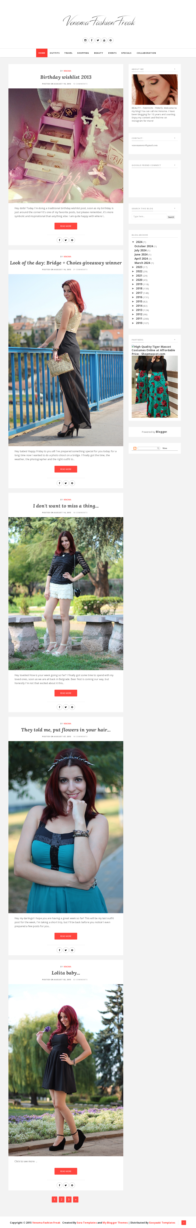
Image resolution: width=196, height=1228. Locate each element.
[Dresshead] (155, 386)
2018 (139, 288)
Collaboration (146, 53)
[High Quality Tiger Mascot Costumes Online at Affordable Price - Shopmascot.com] (155, 350)
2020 (139, 280)
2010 (139, 323)
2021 (139, 275)
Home (41, 53)
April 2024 (141, 258)
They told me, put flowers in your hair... (66, 730)
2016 (139, 297)
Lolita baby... (66, 973)
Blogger (161, 432)
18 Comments (80, 512)
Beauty (98, 53)
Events (112, 53)
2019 (139, 284)
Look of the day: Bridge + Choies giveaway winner (66, 263)
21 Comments (80, 269)
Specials (126, 53)
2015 (139, 301)
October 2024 (144, 246)
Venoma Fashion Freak (46, 1222)
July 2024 (140, 250)
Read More (65, 226)
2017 (139, 293)
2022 (139, 271)
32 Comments (80, 979)
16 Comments (80, 736)
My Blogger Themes (115, 1222)
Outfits (55, 53)
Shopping (83, 53)
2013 (139, 310)
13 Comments (80, 84)
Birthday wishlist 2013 (66, 77)
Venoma (67, 71)
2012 (139, 314)
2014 (139, 305)
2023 (139, 267)
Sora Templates (87, 1222)
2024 (139, 242)
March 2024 (142, 263)
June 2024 (141, 254)
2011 (139, 318)
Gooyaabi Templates (162, 1222)
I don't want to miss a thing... (66, 506)
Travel (68, 53)
